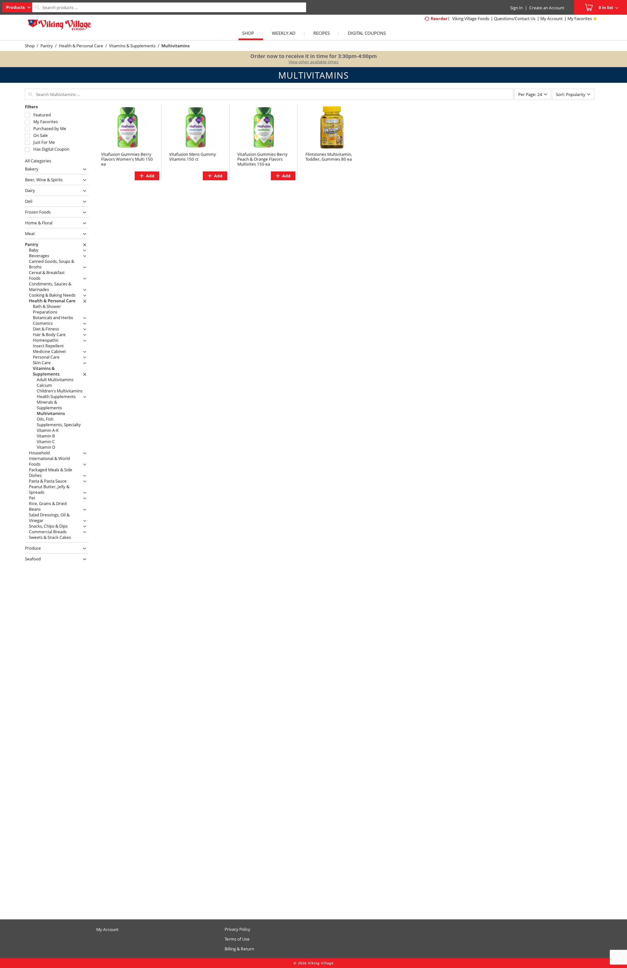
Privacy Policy (237, 929)
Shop (30, 45)
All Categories (38, 161)
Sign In (516, 8)
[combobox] (17, 7)
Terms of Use (237, 939)
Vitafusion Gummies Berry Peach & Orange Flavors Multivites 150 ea (262, 159)
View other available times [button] (313, 62)
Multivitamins (175, 45)
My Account (107, 929)
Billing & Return (239, 948)
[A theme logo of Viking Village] (59, 27)
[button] (83, 169)
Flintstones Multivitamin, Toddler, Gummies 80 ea (328, 156)
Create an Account (546, 8)
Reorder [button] (439, 18)
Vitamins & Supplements (132, 45)
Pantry (46, 45)
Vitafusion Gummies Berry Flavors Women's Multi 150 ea (127, 159)
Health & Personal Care (81, 45)
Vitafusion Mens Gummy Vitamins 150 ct (192, 156)
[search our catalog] (37, 7)
